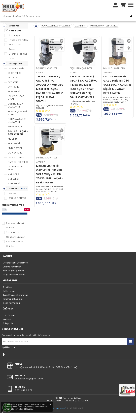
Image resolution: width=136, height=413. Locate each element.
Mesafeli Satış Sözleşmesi (15, 262)
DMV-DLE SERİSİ (16, 68)
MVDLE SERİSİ (15, 148)
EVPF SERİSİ (14, 86)
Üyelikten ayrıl (8, 347)
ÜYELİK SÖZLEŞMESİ (55, 400)
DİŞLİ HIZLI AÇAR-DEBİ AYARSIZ (18, 133)
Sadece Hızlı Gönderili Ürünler (15, 235)
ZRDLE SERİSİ (14, 73)
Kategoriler (8, 323)
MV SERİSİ (13, 138)
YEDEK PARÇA (15, 126)
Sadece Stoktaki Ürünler (15, 244)
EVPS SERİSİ (14, 91)
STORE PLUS (59, 408)
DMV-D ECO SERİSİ (18, 162)
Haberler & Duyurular (13, 299)
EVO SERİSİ (13, 77)
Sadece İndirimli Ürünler (15, 225)
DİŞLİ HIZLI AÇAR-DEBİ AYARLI (16, 105)
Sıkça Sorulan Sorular (14, 274)
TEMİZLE (23, 188)
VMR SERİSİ (13, 174)
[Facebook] (4, 354)
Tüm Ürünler (9, 315)
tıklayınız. (28, 409)
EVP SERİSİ (13, 82)
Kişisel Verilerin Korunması (16, 295)
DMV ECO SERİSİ (16, 157)
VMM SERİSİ (14, 183)
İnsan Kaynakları (11, 303)
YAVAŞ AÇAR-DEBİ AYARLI (17, 113)
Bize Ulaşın (8, 287)
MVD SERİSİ (14, 143)
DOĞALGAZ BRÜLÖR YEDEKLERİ (55, 26)
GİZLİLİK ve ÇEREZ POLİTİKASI (77, 400)
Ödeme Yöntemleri (12, 266)
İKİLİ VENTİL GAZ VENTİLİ (16, 98)
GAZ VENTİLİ (80, 26)
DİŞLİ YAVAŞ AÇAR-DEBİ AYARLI (17, 120)
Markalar (7, 319)
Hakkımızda (9, 291)
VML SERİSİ (13, 178)
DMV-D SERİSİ (15, 152)
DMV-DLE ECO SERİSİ (15, 168)
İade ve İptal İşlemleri (13, 270)
